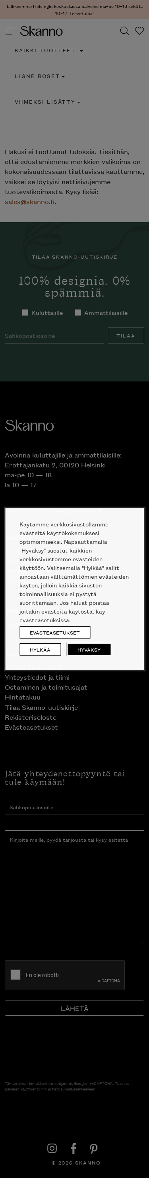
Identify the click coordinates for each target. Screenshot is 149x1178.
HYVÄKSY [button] (89, 649)
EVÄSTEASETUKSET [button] (55, 632)
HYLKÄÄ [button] (40, 649)
